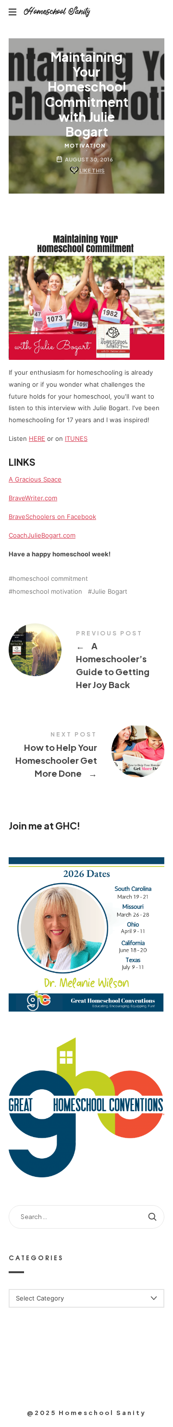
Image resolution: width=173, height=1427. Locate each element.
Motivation (84, 145)
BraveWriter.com (33, 498)
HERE (37, 438)
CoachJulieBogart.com (42, 535)
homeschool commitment (50, 578)
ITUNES (76, 438)
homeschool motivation (47, 591)
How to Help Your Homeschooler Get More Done (86, 756)
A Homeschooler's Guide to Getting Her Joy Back (86, 662)
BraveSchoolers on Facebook (52, 516)
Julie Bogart (109, 591)
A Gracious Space (35, 479)
